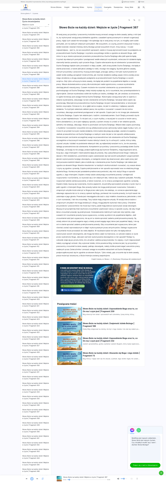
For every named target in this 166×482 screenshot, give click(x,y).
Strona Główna (56, 7)
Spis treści (61, 20)
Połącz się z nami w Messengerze (145, 465)
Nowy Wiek (129, 7)
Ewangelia (107, 7)
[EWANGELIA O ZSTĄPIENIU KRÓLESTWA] (26, 7)
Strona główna (25, 13)
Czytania (98, 7)
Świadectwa (118, 7)
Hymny (89, 7)
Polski (142, 1)
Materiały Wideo (78, 7)
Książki (66, 7)
